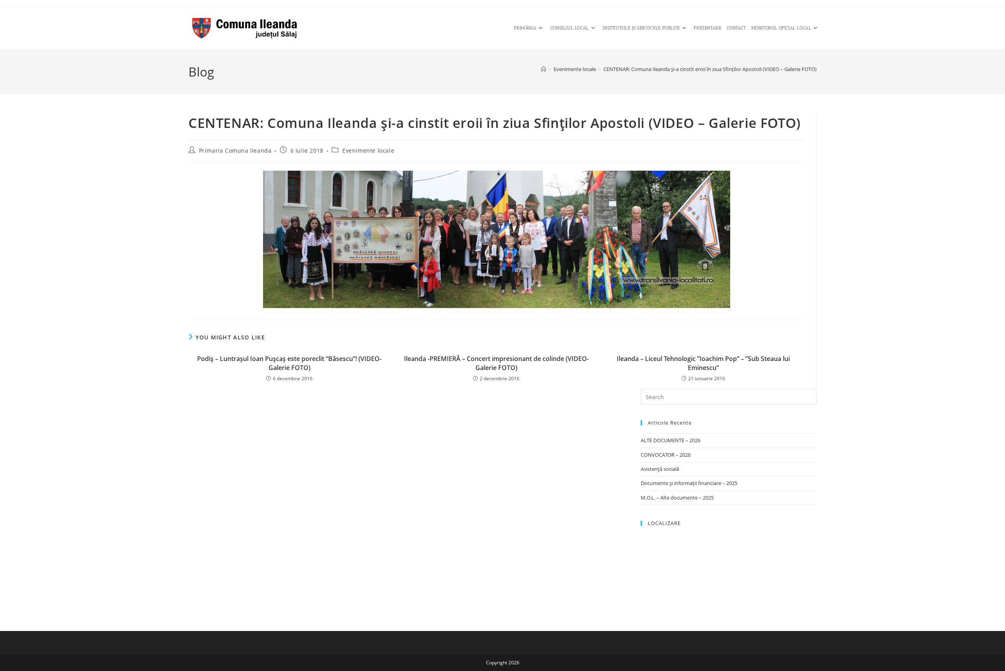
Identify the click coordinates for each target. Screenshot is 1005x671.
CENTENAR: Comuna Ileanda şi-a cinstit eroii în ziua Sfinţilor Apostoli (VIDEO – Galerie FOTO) (710, 69)
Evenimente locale (368, 150)
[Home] (543, 69)
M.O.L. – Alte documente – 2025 (677, 497)
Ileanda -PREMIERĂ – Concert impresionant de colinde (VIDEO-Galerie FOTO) (496, 363)
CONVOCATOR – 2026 (666, 454)
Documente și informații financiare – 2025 (689, 483)
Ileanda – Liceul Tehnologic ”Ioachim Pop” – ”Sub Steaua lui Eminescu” (703, 363)
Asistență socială (660, 468)
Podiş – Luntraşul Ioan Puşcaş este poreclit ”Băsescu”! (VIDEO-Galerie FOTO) (289, 363)
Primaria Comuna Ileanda (235, 150)
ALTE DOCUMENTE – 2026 (670, 440)
